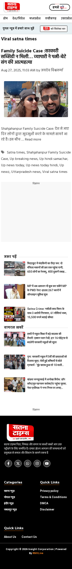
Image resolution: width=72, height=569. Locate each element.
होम (5, 18)
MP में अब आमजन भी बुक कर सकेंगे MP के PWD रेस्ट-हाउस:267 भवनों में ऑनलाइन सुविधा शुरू (47, 290)
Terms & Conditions (53, 497)
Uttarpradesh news (26, 172)
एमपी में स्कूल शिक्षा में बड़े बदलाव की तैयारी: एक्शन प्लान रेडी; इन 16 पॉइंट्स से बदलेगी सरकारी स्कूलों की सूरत (47, 338)
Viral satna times (54, 172)
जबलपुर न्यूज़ (10, 509)
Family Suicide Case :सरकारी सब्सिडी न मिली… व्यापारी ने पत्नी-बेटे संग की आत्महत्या (33, 57)
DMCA (44, 503)
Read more (33, 139)
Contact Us (29, 536)
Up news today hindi (42, 165)
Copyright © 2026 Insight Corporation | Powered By (36, 551)
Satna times (16, 152)
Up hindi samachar (53, 159)
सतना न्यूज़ (9, 490)
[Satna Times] (11, 7)
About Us (10, 536)
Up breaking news (24, 159)
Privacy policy (49, 490)
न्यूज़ (9, 497)
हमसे (60, 7)
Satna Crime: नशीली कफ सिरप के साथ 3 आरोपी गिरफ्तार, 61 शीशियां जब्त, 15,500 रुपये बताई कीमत (47, 313)
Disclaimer (47, 509)
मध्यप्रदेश (35, 18)
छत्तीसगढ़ (50, 18)
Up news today (12, 165)
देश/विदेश (18, 18)
